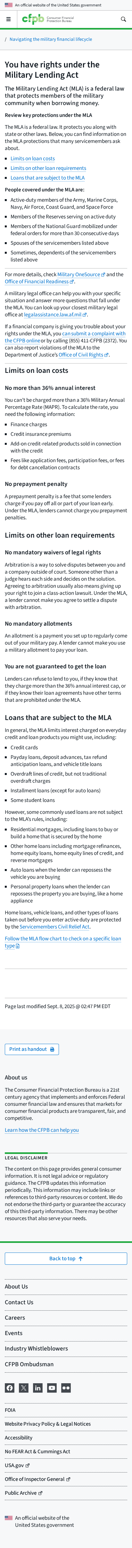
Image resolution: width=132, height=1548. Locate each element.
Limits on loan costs (33, 159)
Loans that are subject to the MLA (48, 178)
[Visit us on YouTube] (52, 1387)
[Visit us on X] (24, 1387)
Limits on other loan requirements (48, 168)
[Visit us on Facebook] (9, 1387)
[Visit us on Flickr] (66, 1387)
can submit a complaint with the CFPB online (65, 337)
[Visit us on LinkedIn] (38, 1387)
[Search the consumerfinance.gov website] (123, 19)
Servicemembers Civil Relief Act (54, 927)
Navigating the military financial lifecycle (51, 39)
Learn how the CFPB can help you (42, 1130)
